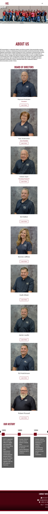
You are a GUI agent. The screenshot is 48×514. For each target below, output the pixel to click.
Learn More (24, 105)
